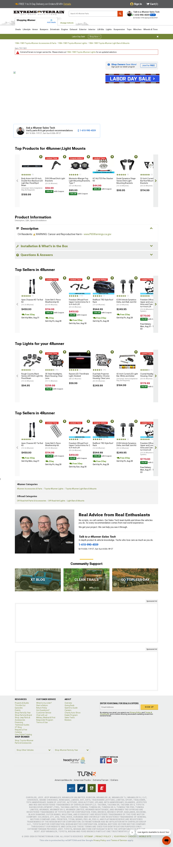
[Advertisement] (86, 623)
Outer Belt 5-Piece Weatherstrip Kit (53, 302)
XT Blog (18, 727)
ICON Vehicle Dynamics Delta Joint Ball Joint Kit (126, 302)
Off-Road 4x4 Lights (56, 501)
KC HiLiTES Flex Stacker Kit (103, 179)
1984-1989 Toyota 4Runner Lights (72, 43)
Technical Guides (22, 725)
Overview (68, 703)
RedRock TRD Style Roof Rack (103, 302)
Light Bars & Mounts (75, 501)
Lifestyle (27, 29)
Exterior (83, 29)
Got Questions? (42, 710)
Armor (35, 29)
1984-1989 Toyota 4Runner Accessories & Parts (35, 43)
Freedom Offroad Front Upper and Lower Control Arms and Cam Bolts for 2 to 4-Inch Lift (151, 305)
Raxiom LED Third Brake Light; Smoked (79, 376)
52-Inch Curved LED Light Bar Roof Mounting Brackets (151, 182)
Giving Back (69, 705)
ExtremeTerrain (101, 780)
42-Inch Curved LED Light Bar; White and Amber (127, 377)
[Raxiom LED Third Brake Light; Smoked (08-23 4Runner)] (80, 360)
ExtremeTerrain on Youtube (109, 760)
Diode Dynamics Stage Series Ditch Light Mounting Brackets (126, 182)
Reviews (68, 720)
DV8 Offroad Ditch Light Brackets (55, 180)
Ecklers (114, 780)
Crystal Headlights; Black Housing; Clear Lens (150, 376)
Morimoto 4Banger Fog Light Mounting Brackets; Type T (79, 182)
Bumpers (44, 29)
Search (120, 14)
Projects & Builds (22, 703)
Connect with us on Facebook (102, 760)
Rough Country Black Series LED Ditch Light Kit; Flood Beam (32, 377)
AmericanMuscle (63, 780)
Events (17, 710)
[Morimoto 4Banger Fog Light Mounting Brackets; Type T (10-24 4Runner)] (80, 165)
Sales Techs (70, 717)
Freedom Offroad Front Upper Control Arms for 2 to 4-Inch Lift (79, 303)
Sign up (149, 707)
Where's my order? (44, 703)
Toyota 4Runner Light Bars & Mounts (81, 489)
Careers (68, 710)
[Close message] (157, 36)
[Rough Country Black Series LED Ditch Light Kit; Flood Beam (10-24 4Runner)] (32, 360)
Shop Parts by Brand (23, 715)
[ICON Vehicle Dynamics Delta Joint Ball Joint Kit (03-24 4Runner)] (127, 286)
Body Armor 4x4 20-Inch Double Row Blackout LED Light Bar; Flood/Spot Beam (32, 184)
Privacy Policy (135, 712)
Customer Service (43, 713)
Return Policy (41, 708)
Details (67, 4)
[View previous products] (17, 180)
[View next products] (155, 180)
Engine (64, 29)
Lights (109, 29)
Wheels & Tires (150, 29)
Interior (91, 29)
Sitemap (88, 836)
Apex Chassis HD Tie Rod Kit (32, 302)
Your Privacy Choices (125, 836)
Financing (19, 722)
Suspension (119, 29)
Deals (18, 29)
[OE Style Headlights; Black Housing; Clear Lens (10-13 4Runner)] (56, 360)
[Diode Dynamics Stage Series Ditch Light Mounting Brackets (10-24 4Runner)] (127, 165)
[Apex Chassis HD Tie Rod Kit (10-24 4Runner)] (32, 286)
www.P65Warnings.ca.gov (97, 234)
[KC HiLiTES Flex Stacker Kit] (103, 165)
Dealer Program (71, 715)
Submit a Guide (71, 708)
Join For (148, 65)
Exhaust (73, 29)
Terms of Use (42, 722)
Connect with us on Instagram (115, 760)
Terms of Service (119, 840)
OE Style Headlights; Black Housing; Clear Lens (54, 377)
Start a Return (42, 705)
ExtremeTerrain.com (39, 13)
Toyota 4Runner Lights (53, 489)
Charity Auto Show (73, 713)
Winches (137, 29)
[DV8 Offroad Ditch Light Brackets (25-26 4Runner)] (56, 165)
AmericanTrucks (82, 780)
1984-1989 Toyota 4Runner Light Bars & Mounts (109, 43)
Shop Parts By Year (23, 713)
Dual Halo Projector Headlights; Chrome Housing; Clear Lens (101, 377)
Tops (129, 29)
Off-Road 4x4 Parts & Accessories (31, 501)
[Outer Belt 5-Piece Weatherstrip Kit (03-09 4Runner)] (56, 286)
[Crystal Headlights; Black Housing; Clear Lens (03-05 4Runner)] (151, 360)
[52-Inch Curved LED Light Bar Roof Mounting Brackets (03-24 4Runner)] (151, 165)
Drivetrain (54, 29)
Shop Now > (94, 37)
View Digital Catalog (23, 734)
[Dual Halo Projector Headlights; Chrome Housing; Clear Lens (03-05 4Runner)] (103, 360)
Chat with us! (41, 715)
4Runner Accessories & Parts (29, 489)
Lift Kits (100, 29)
